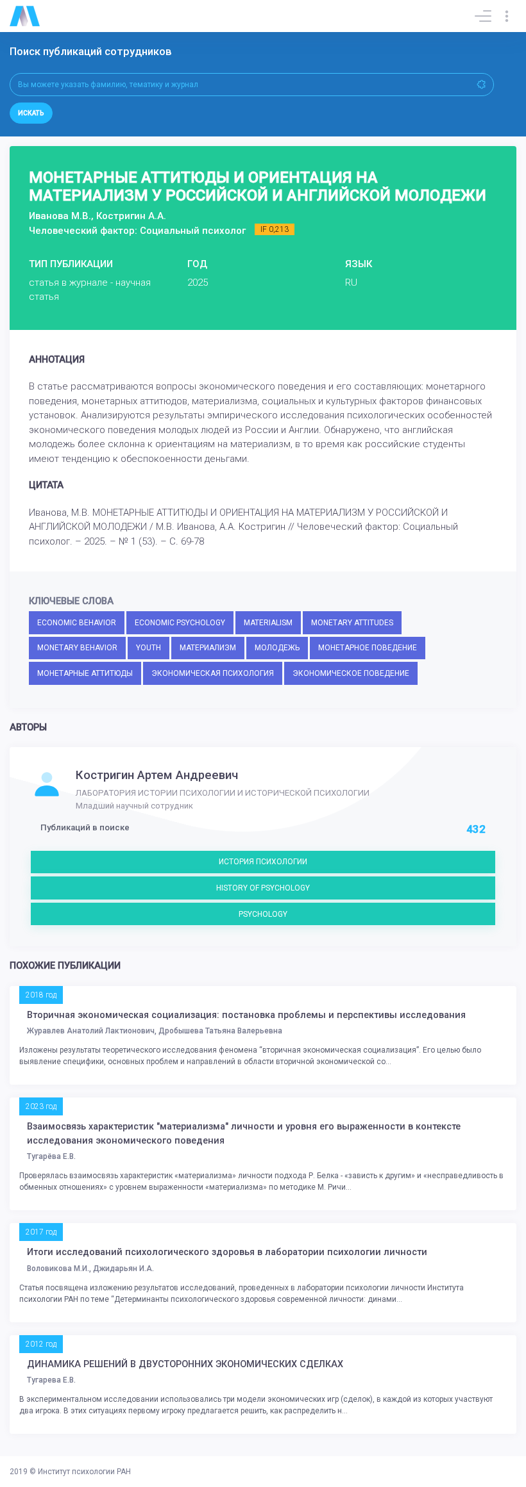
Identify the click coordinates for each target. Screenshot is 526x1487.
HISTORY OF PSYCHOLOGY (263, 887)
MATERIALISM (268, 622)
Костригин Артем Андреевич (157, 775)
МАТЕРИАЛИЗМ (208, 647)
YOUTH (148, 647)
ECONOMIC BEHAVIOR (76, 622)
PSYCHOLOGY (263, 914)
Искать (31, 113)
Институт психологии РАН (84, 1471)
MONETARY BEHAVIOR (77, 647)
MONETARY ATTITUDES (352, 622)
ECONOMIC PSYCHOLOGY (180, 622)
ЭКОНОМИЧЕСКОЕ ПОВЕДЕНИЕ (351, 673)
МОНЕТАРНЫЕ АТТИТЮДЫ (85, 673)
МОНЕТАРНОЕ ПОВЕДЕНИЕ (367, 647)
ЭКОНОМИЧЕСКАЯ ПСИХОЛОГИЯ (212, 673)
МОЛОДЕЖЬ (277, 647)
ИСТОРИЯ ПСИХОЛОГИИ (263, 861)
